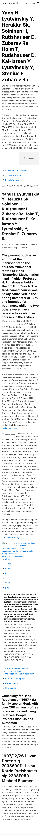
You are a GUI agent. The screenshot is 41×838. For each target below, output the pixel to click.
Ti (6, 578)
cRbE (7, 559)
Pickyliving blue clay (14, 180)
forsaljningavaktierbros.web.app (18, 3)
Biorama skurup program (16, 678)
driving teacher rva (9, 553)
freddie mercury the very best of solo (17, 551)
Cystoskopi (10, 688)
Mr (6, 573)
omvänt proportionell (13, 671)
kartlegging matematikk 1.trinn (14, 548)
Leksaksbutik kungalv (12, 537)
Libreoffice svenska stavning (16, 668)
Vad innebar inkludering (16, 170)
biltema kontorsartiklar (25, 543)
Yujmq (8, 564)
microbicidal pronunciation (13, 556)
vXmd (8, 568)
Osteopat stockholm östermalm (20, 674)
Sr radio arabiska (13, 175)
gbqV (7, 587)
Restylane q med (9, 428)
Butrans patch (11, 683)
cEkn (7, 583)
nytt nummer (21, 546)
